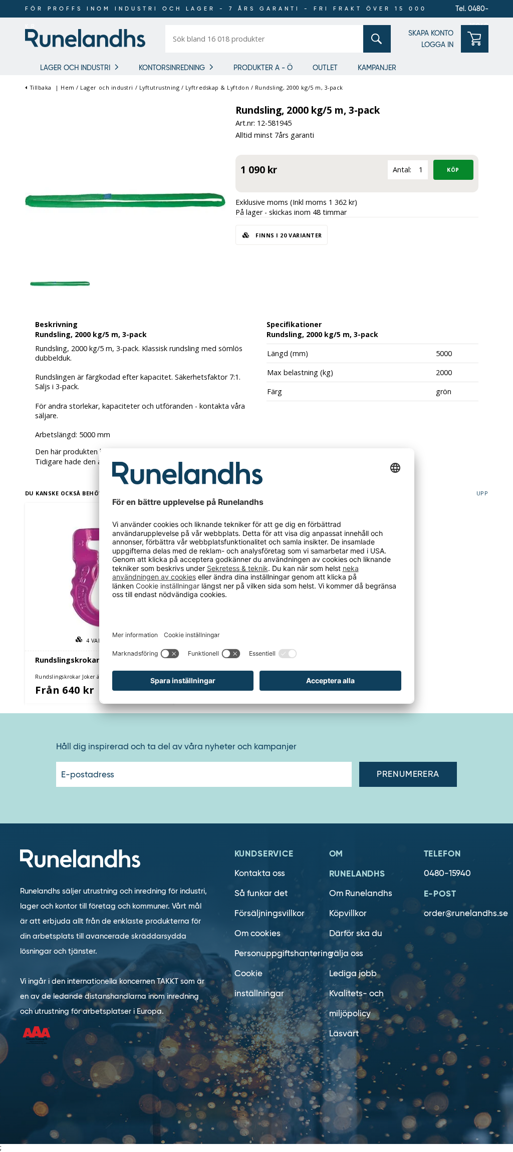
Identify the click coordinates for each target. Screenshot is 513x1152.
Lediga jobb (353, 973)
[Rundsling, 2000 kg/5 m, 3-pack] (125, 197)
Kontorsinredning (172, 67)
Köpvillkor (348, 913)
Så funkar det (261, 893)
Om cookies (257, 933)
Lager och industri (75, 67)
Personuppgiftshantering (283, 953)
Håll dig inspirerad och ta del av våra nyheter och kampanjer (176, 747)
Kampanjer (377, 67)
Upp (482, 493)
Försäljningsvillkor (269, 913)
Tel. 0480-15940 (471, 11)
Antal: (402, 169)
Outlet (325, 67)
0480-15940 (447, 873)
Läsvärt (344, 1033)
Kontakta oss (259, 873)
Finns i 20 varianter (288, 235)
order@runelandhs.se (466, 913)
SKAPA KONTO (430, 33)
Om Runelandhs (360, 893)
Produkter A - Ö (263, 67)
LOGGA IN (437, 44)
